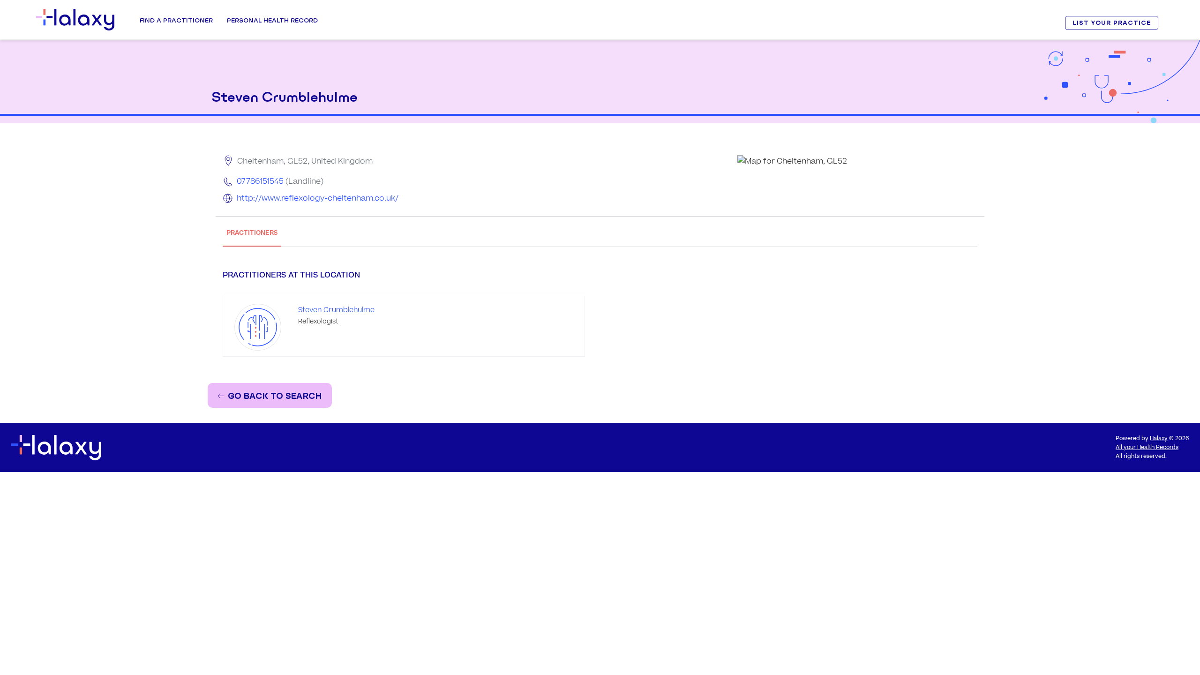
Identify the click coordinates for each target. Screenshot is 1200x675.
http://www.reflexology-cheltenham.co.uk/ (317, 198)
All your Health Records (1147, 447)
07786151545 (260, 181)
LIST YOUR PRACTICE (1111, 22)
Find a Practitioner (176, 20)
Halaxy (1159, 438)
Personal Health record (272, 20)
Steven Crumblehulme (336, 310)
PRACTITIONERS (252, 232)
